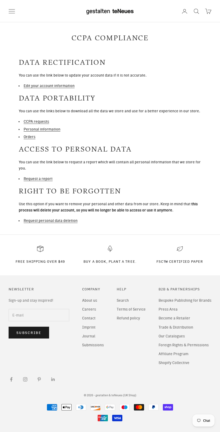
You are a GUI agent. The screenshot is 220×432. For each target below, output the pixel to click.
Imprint (89, 327)
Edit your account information (49, 86)
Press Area (168, 309)
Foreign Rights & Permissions (184, 345)
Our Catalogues (172, 336)
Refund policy (128, 318)
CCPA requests (36, 121)
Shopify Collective (174, 363)
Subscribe (28, 333)
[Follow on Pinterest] (39, 379)
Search (123, 300)
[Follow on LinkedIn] (53, 379)
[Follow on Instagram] (25, 379)
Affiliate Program (173, 354)
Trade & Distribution (176, 327)
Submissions (93, 345)
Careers (89, 309)
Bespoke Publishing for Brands (185, 300)
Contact (89, 318)
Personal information (42, 129)
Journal (88, 336)
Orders (29, 137)
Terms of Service (131, 309)
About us (89, 300)
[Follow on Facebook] (11, 379)
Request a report (38, 179)
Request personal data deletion (51, 220)
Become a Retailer (174, 318)
